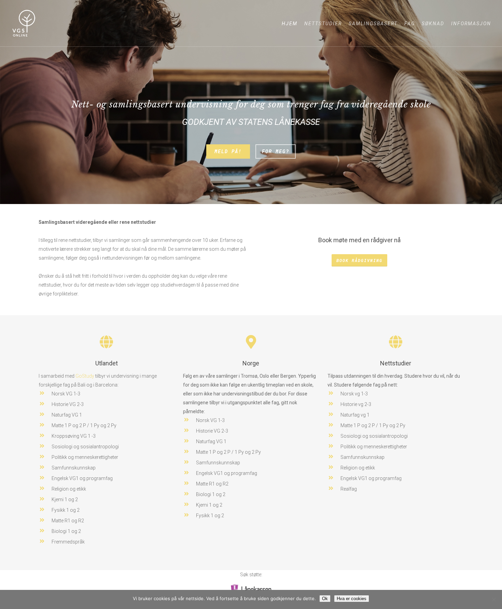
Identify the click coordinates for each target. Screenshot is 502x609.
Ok (325, 598)
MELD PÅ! (228, 151)
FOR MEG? (275, 151)
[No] (493, 599)
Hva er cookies (351, 598)
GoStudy (84, 376)
